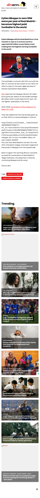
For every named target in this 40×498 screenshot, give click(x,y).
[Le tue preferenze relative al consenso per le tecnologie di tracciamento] (38, 373)
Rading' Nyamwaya (20, 31)
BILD (3, 94)
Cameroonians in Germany (11, 178)
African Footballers (14, 174)
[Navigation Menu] (36, 6)
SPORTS (31, 31)
